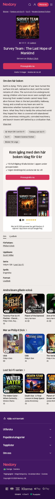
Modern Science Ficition (41, 12)
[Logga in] (34, 4)
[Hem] (15, 4)
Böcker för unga (11, 142)
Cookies (45, 474)
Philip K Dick (32, 58)
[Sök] (29, 4)
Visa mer (7, 124)
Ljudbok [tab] (13, 236)
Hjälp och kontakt (15, 418)
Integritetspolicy (21, 474)
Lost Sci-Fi (19, 264)
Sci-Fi (28, 12)
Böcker (6, 12)
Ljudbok (6, 281)
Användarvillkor (34, 474)
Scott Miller (8, 255)
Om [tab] (4, 236)
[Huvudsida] (51, 4)
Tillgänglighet (8, 474)
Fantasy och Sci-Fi (17, 12)
